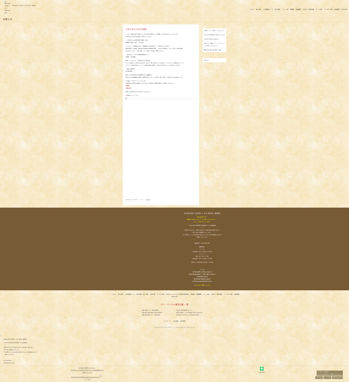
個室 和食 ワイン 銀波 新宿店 (150, 310)
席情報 (292, 9)
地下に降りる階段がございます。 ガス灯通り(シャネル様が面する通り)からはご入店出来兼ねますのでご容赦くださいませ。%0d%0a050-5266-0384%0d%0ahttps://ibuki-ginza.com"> (87, 372)
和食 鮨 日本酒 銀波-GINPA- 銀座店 (152, 312)
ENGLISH (344, 9)
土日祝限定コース (268, 9)
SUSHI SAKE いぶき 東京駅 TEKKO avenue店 (189, 312)
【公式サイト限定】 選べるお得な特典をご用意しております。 (329, 373)
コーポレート (168, 321)
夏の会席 (258, 9)
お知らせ (148, 199)
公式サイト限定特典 (308, 9)
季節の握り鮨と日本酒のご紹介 (212, 50)
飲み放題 (277, 9)
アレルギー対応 (328, 9)
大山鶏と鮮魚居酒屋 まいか (184, 310)
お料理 (127, 85)
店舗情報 (298, 9)
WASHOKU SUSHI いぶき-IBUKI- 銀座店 (187, 315)
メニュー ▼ (285, 9)
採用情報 (337, 9)
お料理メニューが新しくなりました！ (214, 30)
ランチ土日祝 (160, 294)
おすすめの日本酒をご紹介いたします (214, 34)
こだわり (251, 9)
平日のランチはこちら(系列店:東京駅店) (177, 294)
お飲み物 (128, 88)
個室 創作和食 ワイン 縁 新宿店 (151, 315)
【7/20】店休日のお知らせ (211, 39)
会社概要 (176, 321)
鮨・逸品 (145, 294)
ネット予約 (319, 9)
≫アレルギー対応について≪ (202, 285)
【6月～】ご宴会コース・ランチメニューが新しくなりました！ (214, 44)
